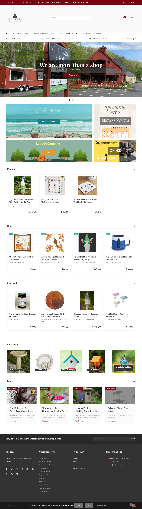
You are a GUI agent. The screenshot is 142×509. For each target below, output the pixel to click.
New (9, 226)
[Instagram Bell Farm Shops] (17, 469)
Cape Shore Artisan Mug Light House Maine (119, 258)
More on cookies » (102, 505)
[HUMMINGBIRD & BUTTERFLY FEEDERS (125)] (123, 361)
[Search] (89, 18)
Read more (13, 421)
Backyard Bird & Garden (44, 33)
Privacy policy (43, 468)
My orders (76, 461)
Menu (11, 2)
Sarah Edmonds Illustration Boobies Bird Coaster (86, 201)
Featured (12, 283)
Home (6, 33)
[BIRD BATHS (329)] (18, 361)
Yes (79, 505)
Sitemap (42, 481)
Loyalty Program (130, 39)
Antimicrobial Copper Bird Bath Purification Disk (52, 315)
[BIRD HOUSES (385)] (71, 361)
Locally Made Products (98, 39)
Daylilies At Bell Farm (46, 485)
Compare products (79, 468)
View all (132, 382)
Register (75, 458)
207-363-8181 (26, 2)
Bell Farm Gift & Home (68, 33)
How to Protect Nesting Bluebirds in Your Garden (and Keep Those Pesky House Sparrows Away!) (86, 410)
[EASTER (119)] (44, 361)
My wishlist (76, 465)
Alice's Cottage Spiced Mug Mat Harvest (21, 258)
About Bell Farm (44, 458)
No (89, 505)
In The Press (43, 491)
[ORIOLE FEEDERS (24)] (97, 361)
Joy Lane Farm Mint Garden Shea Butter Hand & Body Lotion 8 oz (21, 201)
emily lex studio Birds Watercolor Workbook (50, 201)
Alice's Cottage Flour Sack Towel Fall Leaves (52, 258)
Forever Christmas (20, 33)
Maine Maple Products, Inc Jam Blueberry (22, 315)
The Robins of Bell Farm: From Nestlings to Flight (21, 410)
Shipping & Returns (45, 475)
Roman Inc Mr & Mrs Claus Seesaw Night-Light (85, 258)
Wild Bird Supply (14, 39)
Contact (99, 33)
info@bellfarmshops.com (117, 465)
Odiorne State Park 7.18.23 (118, 410)
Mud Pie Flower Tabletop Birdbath (117, 315)
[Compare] (123, 2)
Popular (11, 168)
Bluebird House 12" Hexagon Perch (86, 315)
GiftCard (87, 33)
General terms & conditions (48, 465)
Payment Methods (45, 471)
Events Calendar (44, 488)
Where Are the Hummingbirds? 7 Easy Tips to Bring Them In (54, 410)
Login (132, 2)
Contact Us (42, 478)
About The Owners (45, 461)
